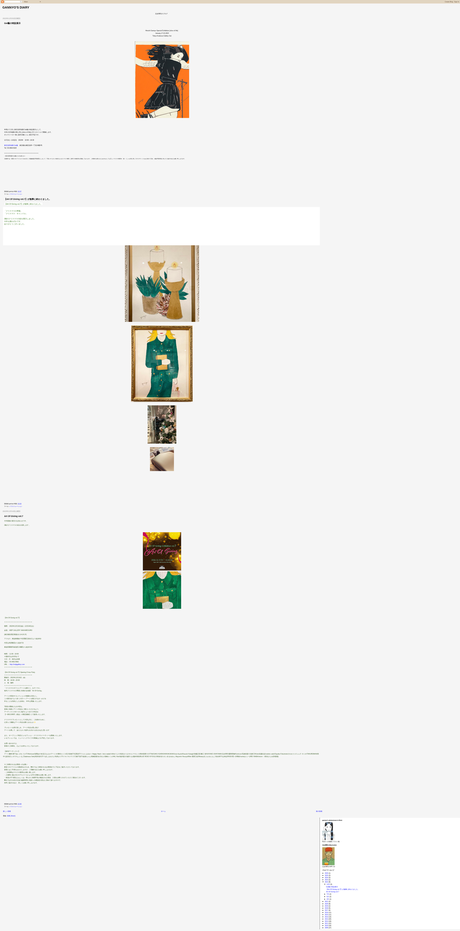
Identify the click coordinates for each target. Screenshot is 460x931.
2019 (327, 906)
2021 (327, 901)
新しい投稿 (7, 811)
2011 (327, 923)
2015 (327, 915)
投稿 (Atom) (11, 816)
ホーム (163, 811)
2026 (327, 873)
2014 (327, 917)
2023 (327, 880)
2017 (327, 910)
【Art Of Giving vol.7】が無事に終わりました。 (27, 199)
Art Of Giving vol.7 (13, 516)
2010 (327, 925)
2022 (327, 882)
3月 (328, 899)
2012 (327, 921)
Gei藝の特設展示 (12, 23)
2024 (327, 877)
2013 (327, 919)
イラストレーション (15, 194)
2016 (327, 912)
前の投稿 (319, 811)
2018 (327, 908)
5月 (328, 896)
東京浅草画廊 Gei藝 (11, 145)
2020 (327, 904)
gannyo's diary (15, 7)
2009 (327, 928)
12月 (328, 884)
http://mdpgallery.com (17, 664)
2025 (327, 875)
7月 (328, 894)
